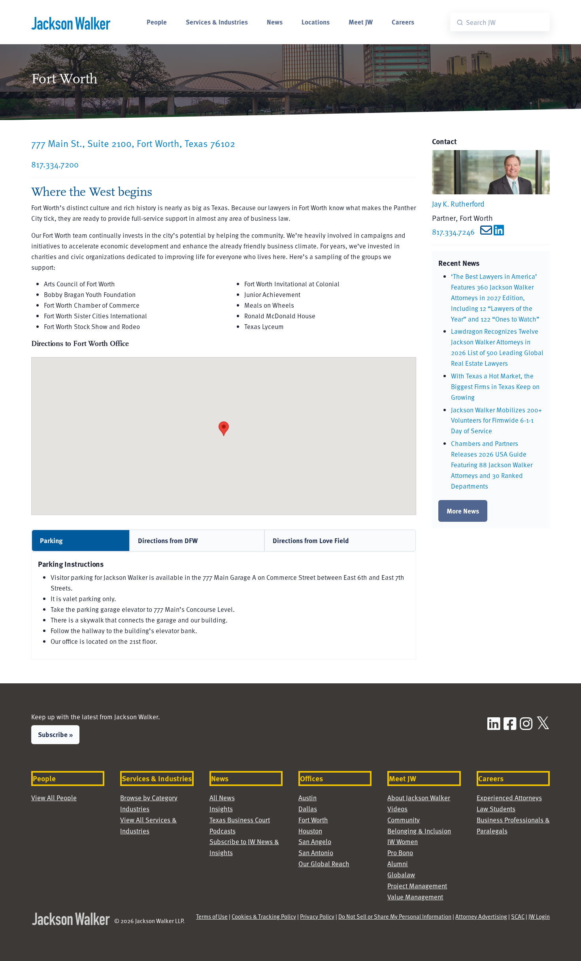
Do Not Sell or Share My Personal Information (394, 916)
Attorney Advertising (481, 916)
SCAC (517, 916)
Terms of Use (212, 916)
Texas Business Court (239, 820)
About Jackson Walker (418, 798)
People (157, 21)
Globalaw (401, 875)
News (275, 21)
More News (463, 510)
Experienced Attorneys (509, 798)
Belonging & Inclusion (419, 831)
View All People (54, 798)
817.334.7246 (453, 231)
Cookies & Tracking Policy (264, 916)
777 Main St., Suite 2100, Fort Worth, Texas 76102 (133, 143)
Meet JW (361, 21)
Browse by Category (148, 798)
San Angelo (314, 841)
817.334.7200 (55, 164)
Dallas (307, 809)
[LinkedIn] (499, 231)
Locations (316, 21)
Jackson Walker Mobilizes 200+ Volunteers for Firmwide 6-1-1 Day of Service (496, 420)
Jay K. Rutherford (458, 203)
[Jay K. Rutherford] (491, 171)
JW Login (539, 916)
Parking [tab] (51, 540)
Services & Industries (217, 21)
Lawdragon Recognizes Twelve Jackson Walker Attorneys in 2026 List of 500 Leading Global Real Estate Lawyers (497, 347)
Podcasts (222, 831)
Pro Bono (400, 853)
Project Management (417, 886)
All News (222, 798)
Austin (307, 798)
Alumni (397, 864)
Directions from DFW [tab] (168, 540)
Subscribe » (55, 734)
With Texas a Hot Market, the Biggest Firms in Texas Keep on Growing (495, 386)
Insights (221, 809)
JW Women (402, 841)
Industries (134, 809)
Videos (397, 809)
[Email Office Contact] (484, 231)
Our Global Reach (323, 864)
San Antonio (315, 853)
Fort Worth (313, 820)
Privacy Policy (317, 916)
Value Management (415, 897)
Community (403, 820)
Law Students (496, 809)
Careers (403, 21)
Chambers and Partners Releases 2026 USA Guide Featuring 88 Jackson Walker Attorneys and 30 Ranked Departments (491, 464)
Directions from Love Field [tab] (311, 540)
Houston (310, 831)
